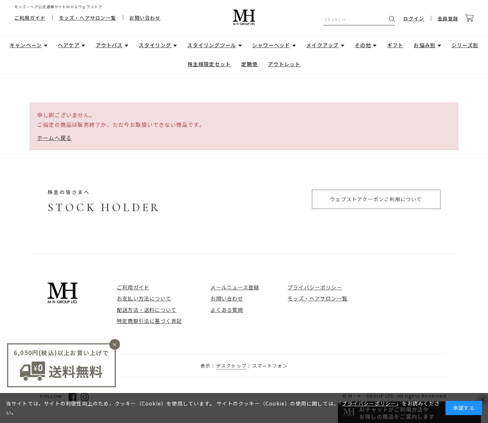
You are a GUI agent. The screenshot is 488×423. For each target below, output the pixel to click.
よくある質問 (226, 309)
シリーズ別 (465, 45)
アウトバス (109, 45)
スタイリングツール (211, 45)
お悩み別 (424, 45)
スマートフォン (270, 365)
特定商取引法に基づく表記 (149, 320)
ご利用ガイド (29, 17)
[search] (392, 19)
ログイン (413, 18)
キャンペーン (26, 45)
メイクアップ (322, 45)
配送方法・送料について (146, 309)
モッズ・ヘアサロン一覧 (87, 17)
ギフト (395, 45)
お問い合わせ (144, 17)
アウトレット (284, 64)
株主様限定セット (209, 64)
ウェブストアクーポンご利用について (376, 199)
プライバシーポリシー (315, 287)
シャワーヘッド (271, 45)
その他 (363, 45)
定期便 (249, 64)
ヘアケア (69, 45)
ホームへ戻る (54, 137)
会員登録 (448, 18)
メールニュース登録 (234, 287)
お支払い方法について (144, 298)
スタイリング (155, 45)
